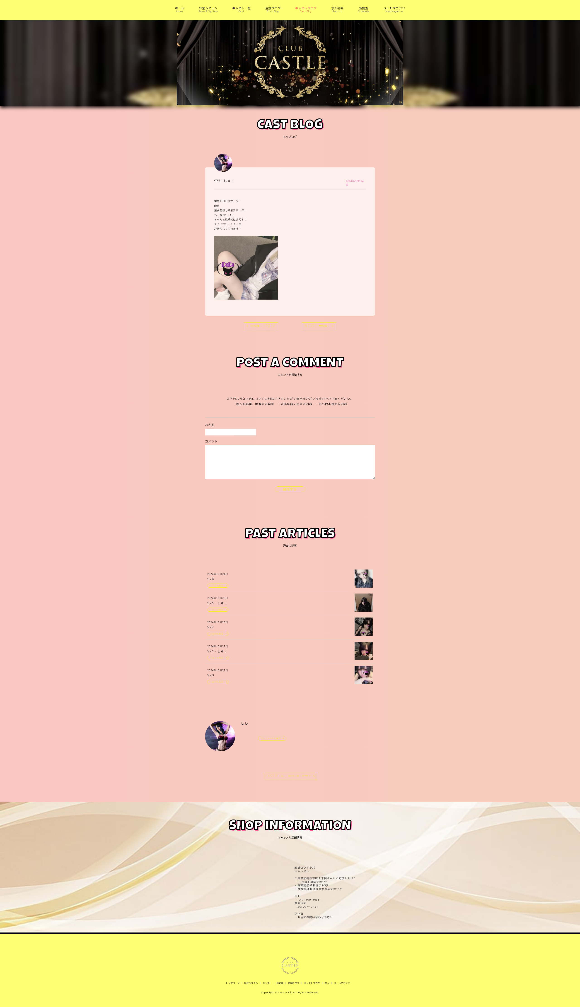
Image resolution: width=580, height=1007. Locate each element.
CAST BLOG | (288, 775)
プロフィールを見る (271, 738)
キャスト (267, 983)
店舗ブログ (293, 983)
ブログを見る (216, 585)
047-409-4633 (308, 899)
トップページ (232, 983)
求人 (327, 983)
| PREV (263, 325)
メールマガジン (342, 983)
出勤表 (279, 983)
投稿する (290, 489)
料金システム (251, 983)
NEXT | (317, 325)
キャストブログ (312, 983)
